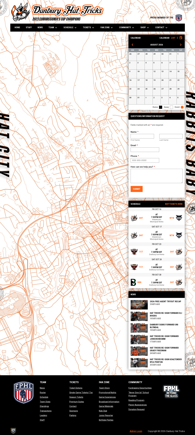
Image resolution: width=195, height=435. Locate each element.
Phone (134, 156)
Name (134, 132)
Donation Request (136, 409)
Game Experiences (107, 397)
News (42, 388)
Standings (44, 406)
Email (133, 145)
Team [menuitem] (53, 27)
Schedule (44, 397)
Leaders (43, 415)
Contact (73, 406)
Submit (136, 189)
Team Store (104, 388)
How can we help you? (142, 167)
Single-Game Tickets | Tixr (81, 392)
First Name (135, 140)
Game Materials (106, 406)
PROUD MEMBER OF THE (166, 17)
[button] (133, 56)
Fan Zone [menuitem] (106, 27)
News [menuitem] (40, 27)
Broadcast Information (109, 402)
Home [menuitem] (17, 27)
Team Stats (45, 402)
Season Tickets (76, 397)
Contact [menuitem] (161, 27)
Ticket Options (75, 388)
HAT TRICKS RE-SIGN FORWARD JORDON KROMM (164, 337)
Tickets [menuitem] (89, 27)
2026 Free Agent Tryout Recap (165, 301)
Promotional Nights (107, 392)
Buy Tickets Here (174, 204)
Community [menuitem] (127, 27)
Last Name (163, 140)
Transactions (46, 411)
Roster (43, 392)
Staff (42, 420)
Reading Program (136, 400)
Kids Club (103, 411)
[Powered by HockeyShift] (13, 431)
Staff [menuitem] (29, 27)
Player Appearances (137, 405)
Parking (72, 415)
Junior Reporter (106, 415)
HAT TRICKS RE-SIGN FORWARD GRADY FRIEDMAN (164, 349)
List (173, 38)
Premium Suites (76, 402)
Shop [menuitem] (145, 27)
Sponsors (73, 411)
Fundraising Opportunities (140, 388)
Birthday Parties (106, 420)
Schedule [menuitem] (70, 27)
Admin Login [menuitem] (136, 431)
